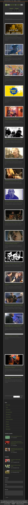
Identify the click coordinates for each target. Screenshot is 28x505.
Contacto (18, 0)
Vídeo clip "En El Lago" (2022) (16, 470)
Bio (12, 0)
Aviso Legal (8, 404)
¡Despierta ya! (8, 77)
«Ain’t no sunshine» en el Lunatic (12, 335)
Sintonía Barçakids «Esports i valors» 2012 (13, 97)
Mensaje (6, 489)
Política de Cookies (9, 419)
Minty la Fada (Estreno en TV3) (16, 436)
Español (11, 8)
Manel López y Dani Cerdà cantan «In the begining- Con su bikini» (13, 367)
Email (6, 484)
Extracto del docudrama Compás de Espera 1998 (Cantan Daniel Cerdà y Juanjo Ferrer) (14, 305)
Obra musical (8, 416)
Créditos (7, 424)
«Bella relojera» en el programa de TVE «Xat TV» (13, 284)
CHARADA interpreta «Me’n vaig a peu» (13, 180)
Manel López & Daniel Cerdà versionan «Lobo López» (13, 378)
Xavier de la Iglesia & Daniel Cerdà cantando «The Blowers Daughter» (12, 119)
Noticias (15, 0)
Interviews (7, 426)
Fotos (7, 407)
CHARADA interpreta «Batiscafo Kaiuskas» (14, 201)
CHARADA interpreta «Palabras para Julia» (14, 139)
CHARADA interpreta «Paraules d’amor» (13, 263)
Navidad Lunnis (8, 56)
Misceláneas (8, 429)
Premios (7, 421)
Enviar (7, 497)
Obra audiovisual (9, 412)
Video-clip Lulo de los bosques (11, 35)
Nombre (6, 479)
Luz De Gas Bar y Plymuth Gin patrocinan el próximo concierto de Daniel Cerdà (17, 443)
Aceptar (13, 503)
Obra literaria (8, 414)
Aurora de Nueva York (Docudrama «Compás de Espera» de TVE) (12, 243)
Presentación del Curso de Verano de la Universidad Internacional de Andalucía (17, 449)
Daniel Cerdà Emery (7, 0)
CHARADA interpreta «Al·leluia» (12, 159)
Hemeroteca (8, 409)
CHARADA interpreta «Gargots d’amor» (13, 222)
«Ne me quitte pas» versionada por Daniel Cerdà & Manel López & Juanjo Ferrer (13, 326)
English (16, 8)
